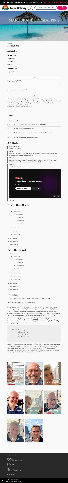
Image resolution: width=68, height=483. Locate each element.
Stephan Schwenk (15, 382)
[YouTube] (7, 474)
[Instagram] (11, 474)
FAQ (41, 298)
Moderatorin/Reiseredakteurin (53, 379)
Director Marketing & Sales (33, 435)
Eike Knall (34, 439)
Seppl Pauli (34, 382)
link (34, 307)
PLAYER (62, 8)
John (8, 128)
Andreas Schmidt (15, 411)
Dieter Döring (53, 411)
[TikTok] (9, 474)
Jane (8, 124)
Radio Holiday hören (45, 8)
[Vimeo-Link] (14, 8)
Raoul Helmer (34, 411)
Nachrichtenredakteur (15, 435)
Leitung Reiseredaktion (33, 379)
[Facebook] (13, 474)
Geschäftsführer (15, 379)
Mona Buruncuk (53, 382)
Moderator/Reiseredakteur (15, 407)
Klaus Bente (15, 439)
